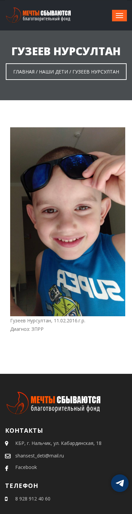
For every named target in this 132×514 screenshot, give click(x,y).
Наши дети (53, 71)
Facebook (26, 467)
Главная (24, 71)
